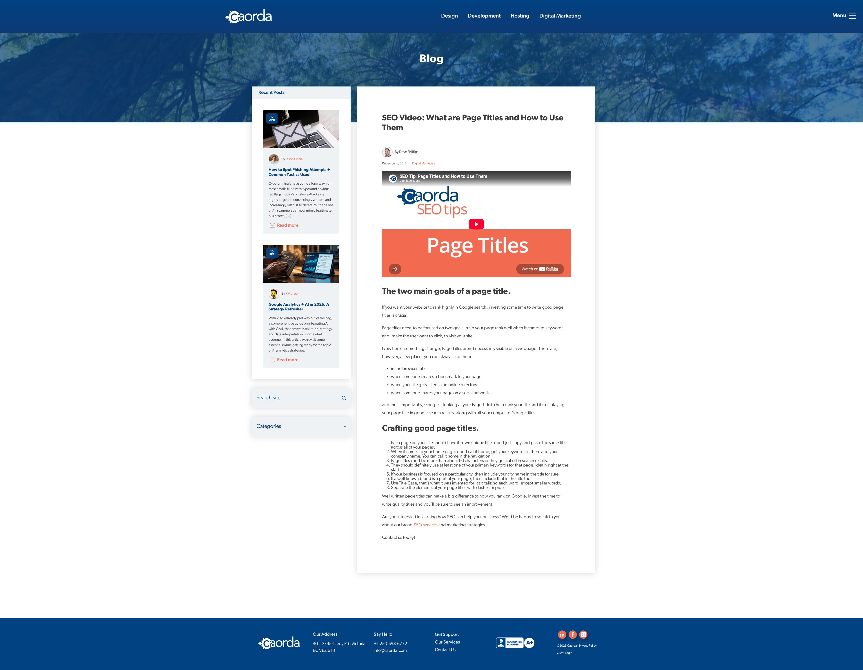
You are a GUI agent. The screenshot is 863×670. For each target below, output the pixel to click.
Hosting (520, 16)
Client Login (564, 653)
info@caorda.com (390, 650)
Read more (287, 225)
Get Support (447, 634)
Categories (268, 426)
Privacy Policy (587, 646)
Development (484, 16)
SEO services (426, 525)
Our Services (447, 642)
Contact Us (445, 650)
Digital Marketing (560, 16)
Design (449, 16)
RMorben (292, 294)
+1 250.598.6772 (390, 644)
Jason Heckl (294, 159)
